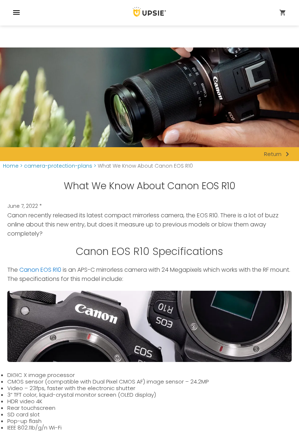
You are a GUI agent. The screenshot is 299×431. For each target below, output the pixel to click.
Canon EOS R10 (40, 270)
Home (11, 166)
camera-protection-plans (58, 166)
